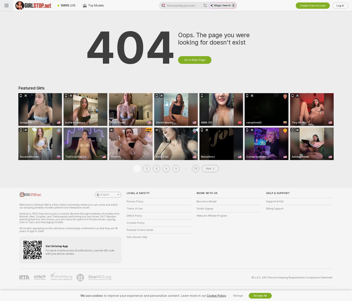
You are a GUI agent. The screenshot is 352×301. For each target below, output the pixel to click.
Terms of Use (135, 208)
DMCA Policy (134, 215)
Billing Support (275, 208)
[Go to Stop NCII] (100, 277)
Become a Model (207, 201)
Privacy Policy (135, 201)
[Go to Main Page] (33, 5)
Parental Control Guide (140, 230)
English (105, 194)
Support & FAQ (275, 201)
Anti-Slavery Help (137, 237)
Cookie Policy (216, 295)
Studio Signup (205, 208)
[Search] (205, 5)
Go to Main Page (194, 59)
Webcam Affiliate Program (212, 215)
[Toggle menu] (6, 5)
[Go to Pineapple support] (80, 277)
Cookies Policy (136, 222)
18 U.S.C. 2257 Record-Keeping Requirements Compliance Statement (291, 277)
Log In (340, 5)
